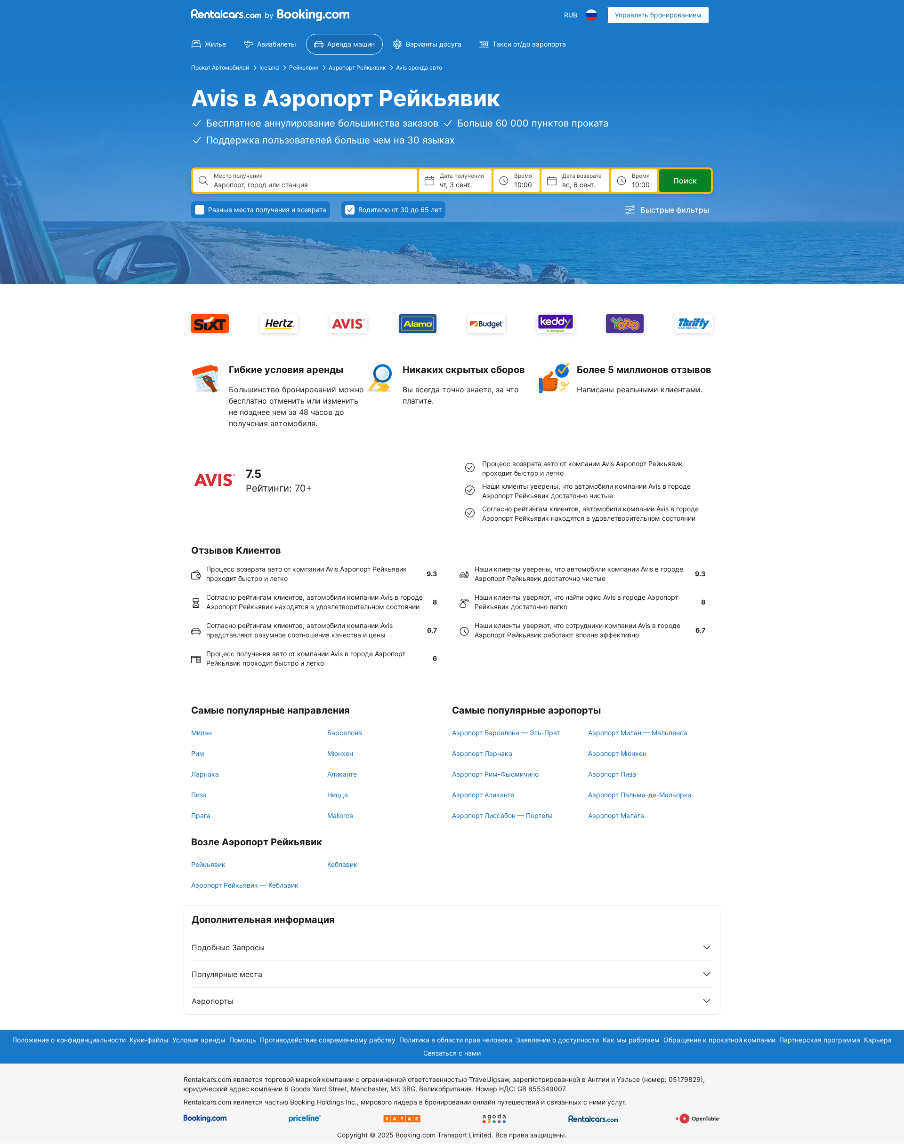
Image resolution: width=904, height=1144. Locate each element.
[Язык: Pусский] (591, 15)
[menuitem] (209, 44)
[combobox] (312, 185)
